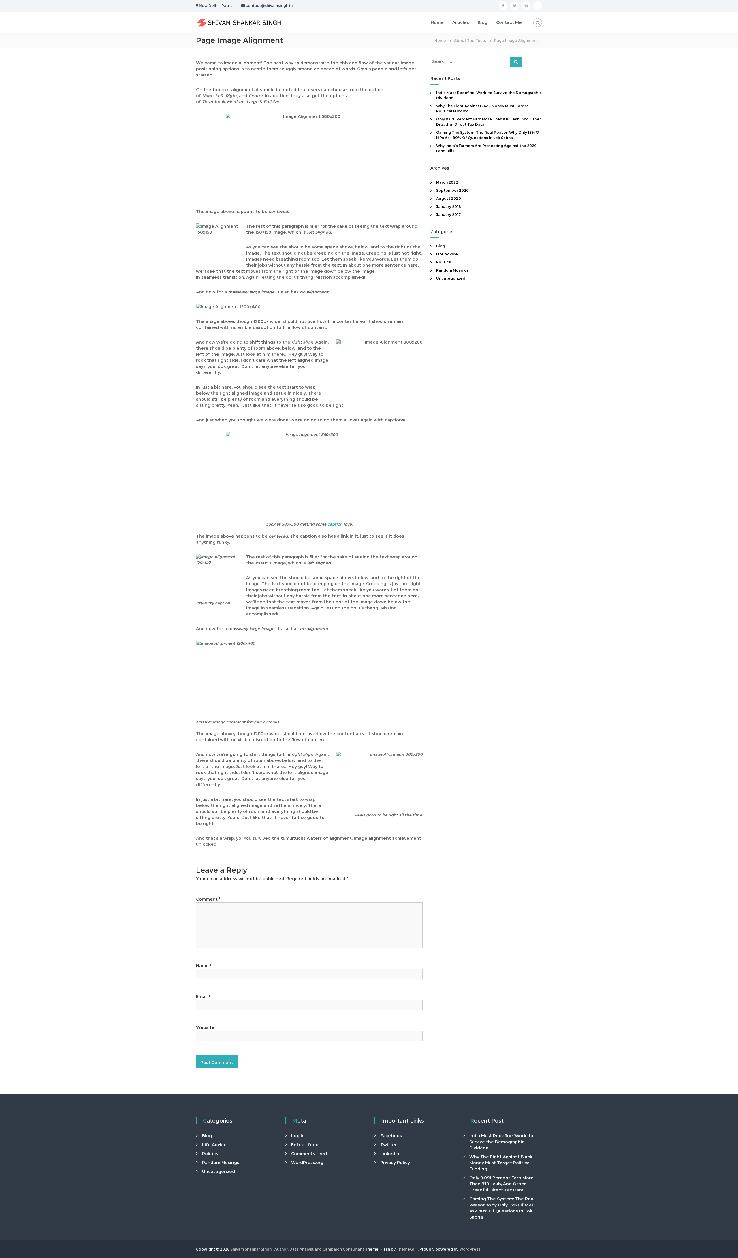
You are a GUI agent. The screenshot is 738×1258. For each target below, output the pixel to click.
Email (203, 996)
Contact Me (509, 22)
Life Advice (447, 254)
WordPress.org (307, 1162)
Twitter (388, 1144)
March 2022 (447, 182)
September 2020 (452, 190)
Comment (208, 899)
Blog (482, 22)
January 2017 (448, 214)
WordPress (469, 1249)
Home (437, 22)
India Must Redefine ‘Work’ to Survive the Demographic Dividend (501, 1141)
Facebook (391, 1135)
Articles (460, 22)
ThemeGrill (407, 1249)
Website (205, 1027)
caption (334, 524)
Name (203, 965)
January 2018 (448, 206)
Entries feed (305, 1144)
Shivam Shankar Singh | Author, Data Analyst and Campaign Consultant (297, 1249)
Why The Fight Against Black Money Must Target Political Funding (500, 1163)
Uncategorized (450, 278)
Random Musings (452, 270)
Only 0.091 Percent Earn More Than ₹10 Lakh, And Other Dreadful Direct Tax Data (501, 1184)
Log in (298, 1135)
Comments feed (309, 1153)
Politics (443, 262)
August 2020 (448, 198)
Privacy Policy (395, 1162)
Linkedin (389, 1153)
